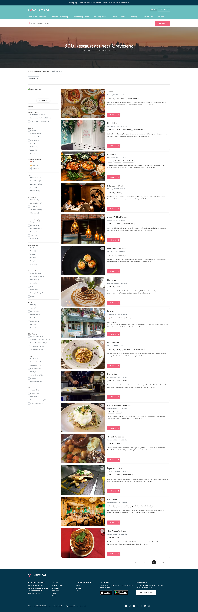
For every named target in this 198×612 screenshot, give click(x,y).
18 (154, 562)
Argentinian (33, 137)
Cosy (31, 308)
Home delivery (34, 203)
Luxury (32, 328)
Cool (31, 305)
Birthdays (33, 358)
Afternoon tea (34, 133)
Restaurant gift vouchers (35, 585)
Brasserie (119, 506)
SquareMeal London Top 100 (39, 339)
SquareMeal (39, 10)
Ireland (78, 585)
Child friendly (34, 368)
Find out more (149, 105)
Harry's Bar (112, 279)
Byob (32, 286)
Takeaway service (35, 210)
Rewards (161, 16)
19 (158, 562)
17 (149, 562)
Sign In (153, 10)
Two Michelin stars (36, 349)
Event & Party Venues (81, 16)
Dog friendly (34, 397)
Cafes (32, 254)
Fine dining (33, 315)
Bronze (113, 318)
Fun (31, 318)
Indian (110, 161)
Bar (31, 247)
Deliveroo (33, 200)
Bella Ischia (112, 123)
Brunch (32, 283)
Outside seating (35, 228)
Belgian (32, 150)
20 (163, 562)
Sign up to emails (146, 593)
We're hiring (55, 591)
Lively (32, 324)
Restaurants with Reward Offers (40, 118)
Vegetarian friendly (132, 98)
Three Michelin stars (36, 346)
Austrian (32, 143)
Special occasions (35, 382)
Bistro (32, 153)
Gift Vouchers (148, 16)
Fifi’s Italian (112, 499)
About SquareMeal (57, 585)
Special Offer (34, 191)
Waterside (33, 238)
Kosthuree (111, 154)
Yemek (110, 91)
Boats (32, 251)
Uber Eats (33, 213)
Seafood (119, 192)
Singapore (79, 588)
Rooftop (32, 232)
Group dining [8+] (35, 375)
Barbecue (33, 147)
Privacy (54, 596)
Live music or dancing (37, 400)
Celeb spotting (34, 362)
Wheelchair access (35, 403)
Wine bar (33, 264)
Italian (118, 130)
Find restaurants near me (35, 591)
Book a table (114, 114)
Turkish (119, 224)
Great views (33, 225)
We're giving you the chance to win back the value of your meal (99, 3)
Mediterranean (120, 98)
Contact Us (55, 588)
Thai (118, 537)
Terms (54, 593)
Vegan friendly (127, 130)
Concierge (133, 16)
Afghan (32, 130)
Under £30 (117, 161)
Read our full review (138, 327)
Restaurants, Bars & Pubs (37, 16)
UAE (77, 591)
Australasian (34, 140)
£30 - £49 (111, 98)
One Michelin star (35, 336)
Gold (34, 165)
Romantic (33, 378)
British (118, 286)
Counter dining (34, 393)
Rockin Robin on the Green (119, 405)
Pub (31, 261)
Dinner (32, 290)
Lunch (32, 296)
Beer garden (34, 222)
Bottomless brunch (36, 276)
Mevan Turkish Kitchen (117, 217)
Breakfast (33, 280)
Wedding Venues (100, 16)
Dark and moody (35, 311)
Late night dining (35, 293)
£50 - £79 (111, 192)
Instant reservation (36, 115)
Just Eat (32, 206)
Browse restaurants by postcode (38, 588)
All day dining (34, 273)
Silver (35, 168)
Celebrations (34, 365)
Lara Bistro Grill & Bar (116, 248)
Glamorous (33, 321)
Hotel (32, 257)
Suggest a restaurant (34, 593)
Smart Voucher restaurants (38, 121)
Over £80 (34, 177)
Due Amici (111, 311)
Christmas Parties (118, 16)
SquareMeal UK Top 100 (37, 343)
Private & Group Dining (60, 16)
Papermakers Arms (115, 468)
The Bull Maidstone (115, 436)
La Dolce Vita (113, 342)
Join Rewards (164, 10)
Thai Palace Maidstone (116, 530)
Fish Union (112, 374)
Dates (32, 372)
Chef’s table (33, 390)
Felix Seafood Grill (115, 185)
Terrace (32, 235)
